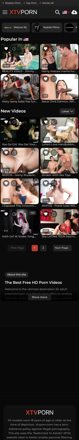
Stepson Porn (13, 2)
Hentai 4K (48, 2)
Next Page (61, 248)
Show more (39, 297)
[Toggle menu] (5, 12)
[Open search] (57, 12)
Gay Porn (31, 2)
